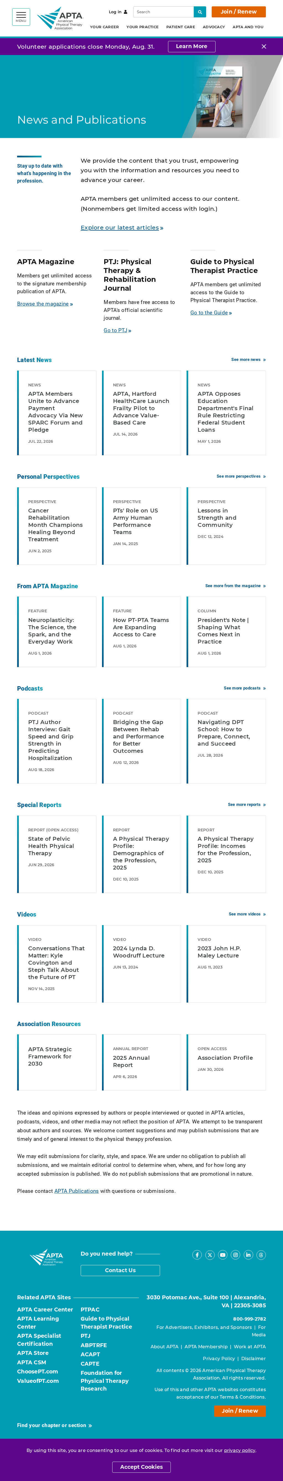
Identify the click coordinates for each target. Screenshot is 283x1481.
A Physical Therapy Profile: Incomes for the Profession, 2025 (226, 849)
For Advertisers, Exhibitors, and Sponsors (204, 1327)
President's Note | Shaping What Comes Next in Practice (223, 631)
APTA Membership (206, 1346)
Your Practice (143, 27)
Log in (115, 11)
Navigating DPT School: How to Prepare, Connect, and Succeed (224, 733)
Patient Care (180, 27)
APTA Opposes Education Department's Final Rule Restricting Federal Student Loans (225, 412)
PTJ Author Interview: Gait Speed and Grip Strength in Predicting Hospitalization (51, 740)
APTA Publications (76, 1190)
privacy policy (239, 1450)
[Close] (263, 46)
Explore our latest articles (120, 227)
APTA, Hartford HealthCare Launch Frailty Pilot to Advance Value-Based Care (141, 408)
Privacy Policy (219, 1358)
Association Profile (225, 1058)
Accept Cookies (141, 1467)
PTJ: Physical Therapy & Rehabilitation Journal (130, 274)
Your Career (104, 27)
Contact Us (120, 1270)
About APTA (165, 1346)
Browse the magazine (43, 303)
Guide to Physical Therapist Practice (224, 266)
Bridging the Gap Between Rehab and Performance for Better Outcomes (138, 736)
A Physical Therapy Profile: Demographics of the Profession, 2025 (141, 853)
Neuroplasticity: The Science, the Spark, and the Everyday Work (52, 631)
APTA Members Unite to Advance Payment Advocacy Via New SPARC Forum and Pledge (55, 412)
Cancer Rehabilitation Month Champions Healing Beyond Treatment (55, 525)
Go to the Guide (209, 312)
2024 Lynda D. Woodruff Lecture (139, 952)
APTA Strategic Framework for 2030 (50, 1056)
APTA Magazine (45, 261)
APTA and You (248, 27)
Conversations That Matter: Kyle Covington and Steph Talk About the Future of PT (56, 962)
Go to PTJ (115, 330)
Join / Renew (239, 12)
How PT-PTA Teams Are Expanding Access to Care (141, 627)
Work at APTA (250, 1346)
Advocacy (214, 27)
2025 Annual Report (131, 1061)
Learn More (192, 46)
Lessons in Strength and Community (217, 517)
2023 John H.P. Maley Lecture (219, 952)
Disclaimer (253, 1358)
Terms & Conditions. (243, 1397)
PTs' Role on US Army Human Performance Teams (135, 521)
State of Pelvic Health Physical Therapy (51, 846)
